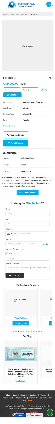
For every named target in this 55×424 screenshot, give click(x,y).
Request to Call (16, 135)
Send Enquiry (17, 143)
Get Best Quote (20, 323)
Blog (8, 395)
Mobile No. (9, 229)
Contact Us (33, 398)
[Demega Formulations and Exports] (21, 4)
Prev (6, 362)
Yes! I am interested (27, 192)
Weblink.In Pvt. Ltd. (38, 408)
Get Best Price (12, 95)
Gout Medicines (22, 14)
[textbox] (29, 89)
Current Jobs (21, 398)
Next (48, 362)
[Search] (48, 4)
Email (7, 219)
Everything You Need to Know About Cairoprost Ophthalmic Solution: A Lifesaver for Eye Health (21, 373)
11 (39, 331)
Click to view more (9, 126)
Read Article (20, 381)
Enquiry (43, 398)
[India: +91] (9, 233)
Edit (45, 90)
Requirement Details (13, 263)
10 (36, 331)
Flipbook (43, 395)
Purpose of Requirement (14, 249)
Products (12, 14)
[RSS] (30, 400)
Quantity (9, 239)
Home (5, 14)
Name (8, 209)
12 (41, 331)
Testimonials (8, 398)
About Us (23, 395)
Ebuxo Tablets (20, 318)
